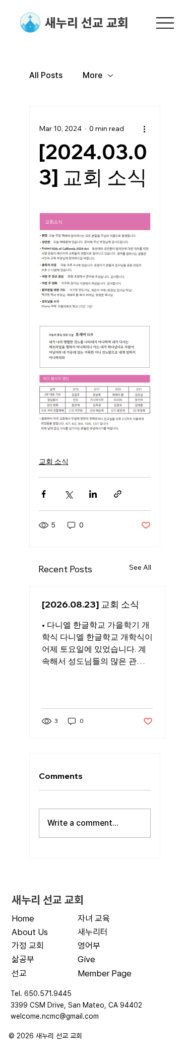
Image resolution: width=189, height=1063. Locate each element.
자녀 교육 (94, 918)
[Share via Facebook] (43, 494)
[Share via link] (117, 494)
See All (140, 567)
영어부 (89, 946)
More (92, 75)
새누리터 (93, 932)
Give (86, 959)
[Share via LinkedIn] (93, 494)
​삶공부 (23, 959)
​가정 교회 (28, 946)
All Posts (45, 75)
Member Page (105, 973)
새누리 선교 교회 (87, 22)
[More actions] (145, 128)
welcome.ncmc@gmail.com (55, 1016)
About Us (30, 932)
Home (23, 918)
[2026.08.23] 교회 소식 (90, 604)
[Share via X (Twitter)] (68, 494)
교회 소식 (54, 461)
